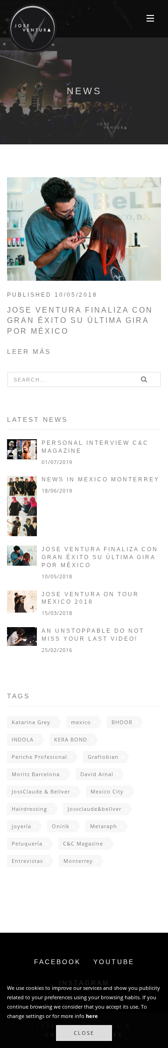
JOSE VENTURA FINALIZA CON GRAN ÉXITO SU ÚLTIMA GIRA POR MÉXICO (80, 320)
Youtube (113, 962)
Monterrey (78, 860)
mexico (81, 722)
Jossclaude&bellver (94, 808)
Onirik (61, 826)
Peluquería (27, 843)
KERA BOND (70, 739)
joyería (21, 826)
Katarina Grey (31, 722)
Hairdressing (29, 808)
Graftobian (103, 756)
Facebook (57, 962)
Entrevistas (27, 860)
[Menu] (150, 18)
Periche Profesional (39, 756)
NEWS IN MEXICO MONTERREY (101, 479)
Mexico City (107, 791)
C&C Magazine (83, 843)
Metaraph (103, 826)
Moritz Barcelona (36, 774)
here (92, 1015)
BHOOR (122, 722)
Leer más (29, 351)
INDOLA (23, 739)
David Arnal (96, 774)
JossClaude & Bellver (41, 791)
